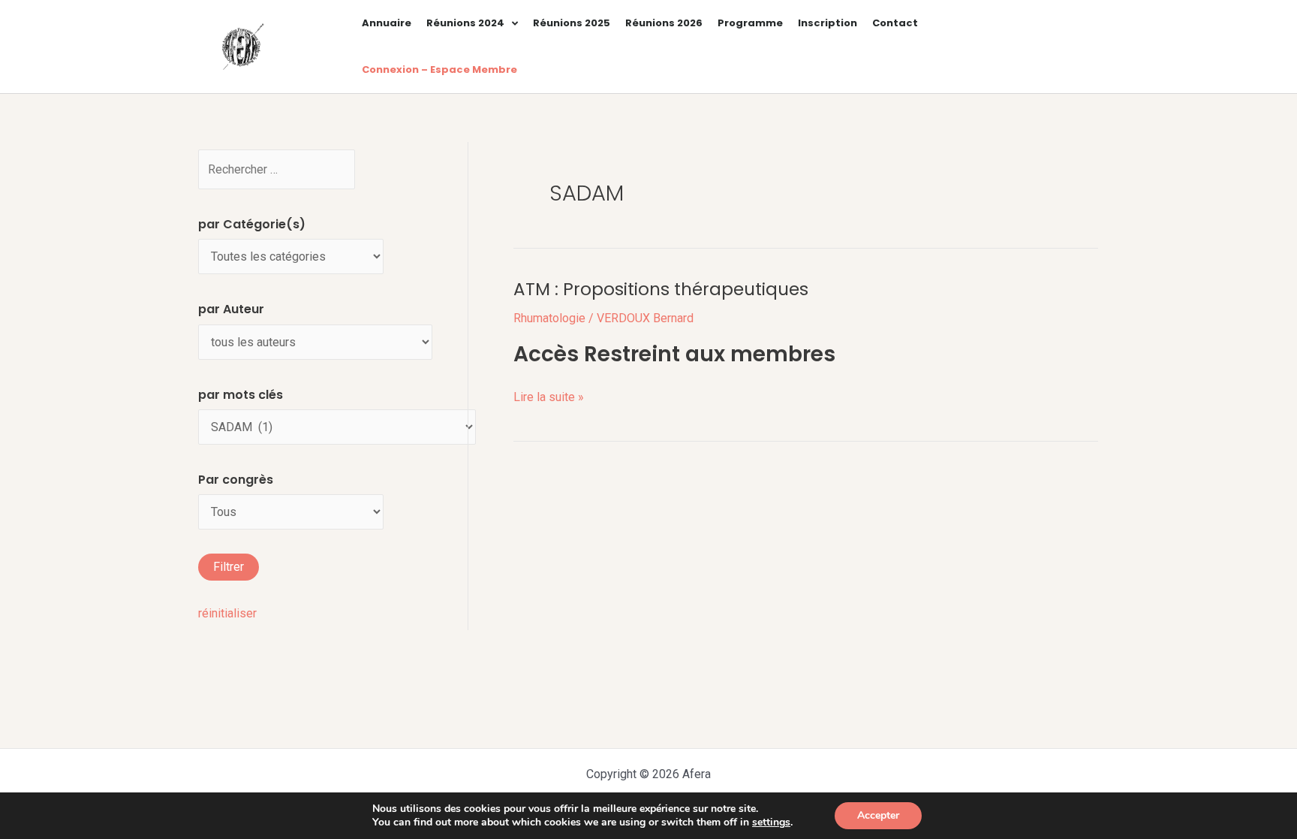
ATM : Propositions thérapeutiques (660, 289)
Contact (895, 23)
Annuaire (386, 23)
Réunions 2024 (465, 23)
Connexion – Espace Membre (439, 69)
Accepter (878, 815)
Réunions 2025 (571, 23)
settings (771, 822)
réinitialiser (227, 613)
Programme (750, 23)
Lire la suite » (548, 395)
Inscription (827, 23)
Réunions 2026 (664, 23)
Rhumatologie (549, 318)
